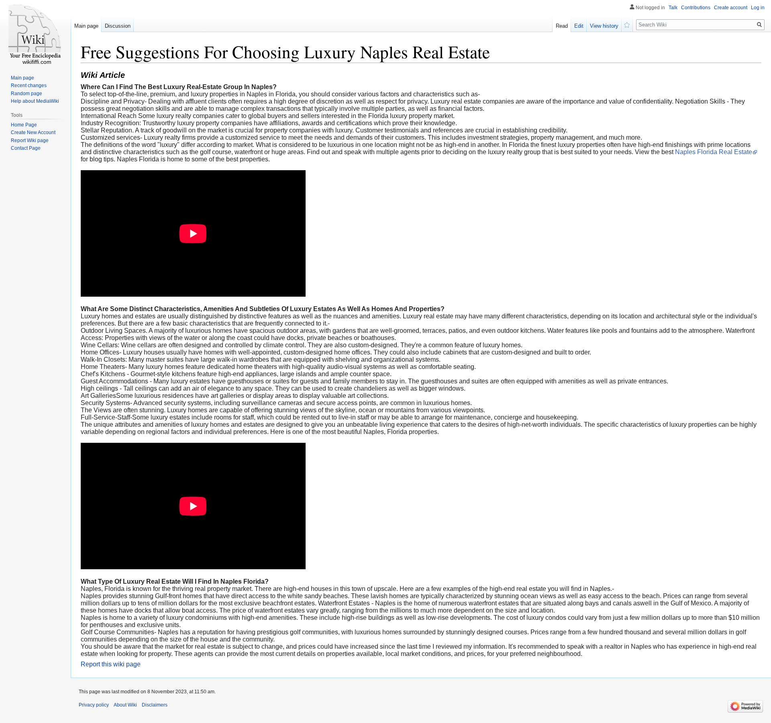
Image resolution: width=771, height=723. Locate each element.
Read (562, 26)
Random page (26, 93)
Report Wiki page (30, 140)
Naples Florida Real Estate (713, 152)
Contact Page (26, 148)
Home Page (24, 125)
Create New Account (33, 132)
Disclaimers (154, 705)
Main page (86, 26)
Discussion (118, 26)
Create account (730, 7)
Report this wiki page (111, 664)
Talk (673, 7)
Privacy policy (94, 705)
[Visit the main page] (35, 32)
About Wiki (125, 705)
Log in (758, 7)
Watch (627, 24)
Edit (578, 26)
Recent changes (29, 85)
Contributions (695, 7)
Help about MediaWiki (35, 101)
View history (604, 26)
